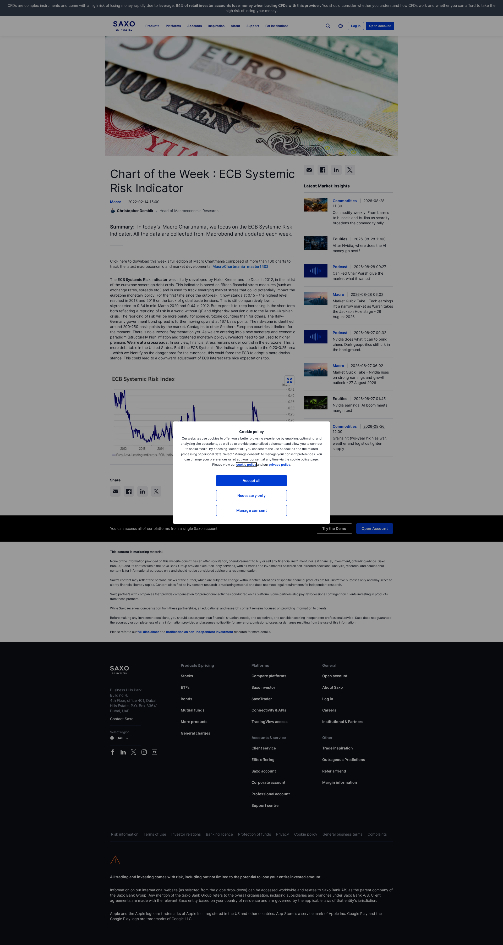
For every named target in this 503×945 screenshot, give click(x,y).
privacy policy (279, 464)
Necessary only (251, 495)
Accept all (252, 480)
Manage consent (251, 510)
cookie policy (246, 464)
